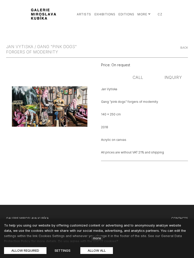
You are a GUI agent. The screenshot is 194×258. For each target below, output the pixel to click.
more (97, 238)
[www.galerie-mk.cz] (44, 14)
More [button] (142, 14)
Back (184, 47)
